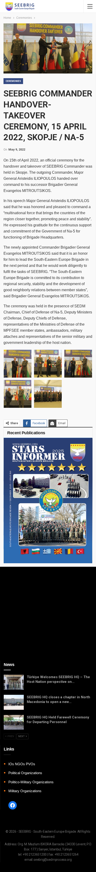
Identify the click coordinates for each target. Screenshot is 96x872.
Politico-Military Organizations (31, 782)
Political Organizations (25, 773)
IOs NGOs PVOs (21, 764)
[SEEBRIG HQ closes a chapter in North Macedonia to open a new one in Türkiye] (14, 702)
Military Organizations (24, 791)
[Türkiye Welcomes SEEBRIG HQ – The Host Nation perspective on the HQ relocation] (14, 682)
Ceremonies (13, 81)
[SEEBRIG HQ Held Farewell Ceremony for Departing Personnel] (14, 722)
